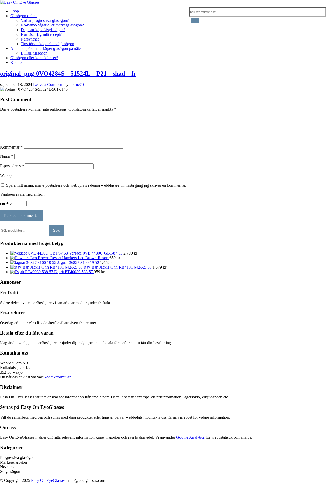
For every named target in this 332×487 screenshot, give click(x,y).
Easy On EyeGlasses (48, 480)
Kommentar (11, 147)
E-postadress (12, 166)
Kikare (16, 62)
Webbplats (8, 175)
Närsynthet (30, 39)
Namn (6, 156)
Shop (14, 11)
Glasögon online (23, 16)
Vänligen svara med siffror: (22, 194)
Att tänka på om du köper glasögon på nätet (46, 48)
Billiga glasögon (34, 53)
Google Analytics (190, 437)
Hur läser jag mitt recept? (41, 34)
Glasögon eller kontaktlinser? (34, 58)
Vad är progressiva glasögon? (45, 20)
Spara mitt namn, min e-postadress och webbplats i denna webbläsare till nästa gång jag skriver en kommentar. (96, 185)
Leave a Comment (48, 84)
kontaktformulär (57, 377)
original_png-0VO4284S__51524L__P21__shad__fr (68, 73)
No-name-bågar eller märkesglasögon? (52, 25)
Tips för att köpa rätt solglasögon (47, 44)
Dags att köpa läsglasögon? (43, 30)
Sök (56, 230)
